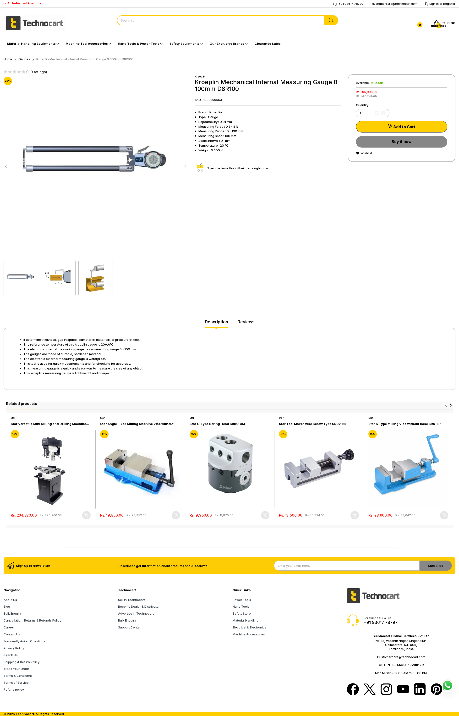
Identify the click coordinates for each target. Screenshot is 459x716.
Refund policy (14, 689)
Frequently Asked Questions (24, 641)
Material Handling (245, 620)
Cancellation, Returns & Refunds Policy (32, 620)
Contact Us (12, 634)
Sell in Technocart (131, 600)
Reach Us (11, 655)
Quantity (362, 105)
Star (13, 417)
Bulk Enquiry (13, 613)
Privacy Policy (14, 648)
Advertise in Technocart (136, 613)
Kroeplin (200, 76)
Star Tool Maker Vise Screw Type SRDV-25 (312, 424)
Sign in (434, 4)
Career (9, 627)
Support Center (129, 627)
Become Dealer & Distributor (139, 606)
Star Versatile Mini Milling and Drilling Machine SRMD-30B (48, 424)
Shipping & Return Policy (21, 662)
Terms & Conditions (18, 675)
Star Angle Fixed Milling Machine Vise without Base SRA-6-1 (137, 424)
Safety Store (242, 613)
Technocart (25, 714)
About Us (10, 600)
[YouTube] (403, 689)
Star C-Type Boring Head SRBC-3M (217, 424)
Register (449, 4)
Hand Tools (241, 606)
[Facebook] (353, 689)
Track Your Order (16, 669)
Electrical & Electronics (249, 627)
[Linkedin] (420, 689)
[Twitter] (370, 689)
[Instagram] (386, 689)
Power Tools (242, 600)
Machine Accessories (249, 634)
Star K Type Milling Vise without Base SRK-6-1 (405, 424)
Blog (7, 606)
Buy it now (402, 141)
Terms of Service (16, 682)
